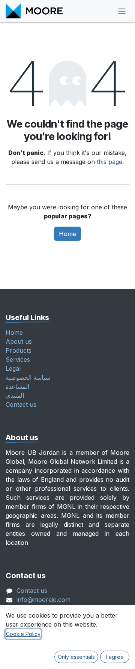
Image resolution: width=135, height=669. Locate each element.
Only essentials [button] (76, 657)
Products (19, 350)
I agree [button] (115, 657)
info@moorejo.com (43, 599)
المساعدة (17, 386)
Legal (13, 368)
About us (19, 341)
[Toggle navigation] (121, 11)
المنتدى (15, 395)
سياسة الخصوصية (28, 377)
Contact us (21, 404)
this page (109, 161)
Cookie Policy (23, 634)
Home (67, 234)
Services (18, 359)
